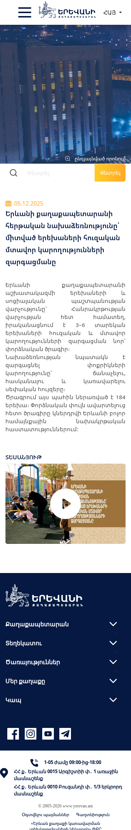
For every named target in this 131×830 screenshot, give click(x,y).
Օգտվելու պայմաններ (45, 814)
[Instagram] (31, 733)
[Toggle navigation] (25, 12)
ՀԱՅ (110, 12)
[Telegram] (64, 733)
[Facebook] (14, 733)
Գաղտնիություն (93, 814)
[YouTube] (49, 733)
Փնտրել (110, 172)
